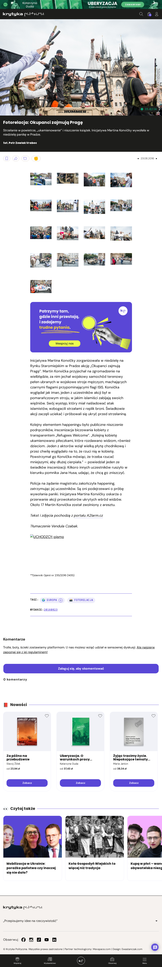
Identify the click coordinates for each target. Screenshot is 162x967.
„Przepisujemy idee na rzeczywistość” (30, 921)
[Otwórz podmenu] (156, 921)
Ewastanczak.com (132, 949)
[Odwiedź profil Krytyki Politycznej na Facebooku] (23, 939)
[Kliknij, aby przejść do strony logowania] (156, 14)
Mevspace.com (101, 949)
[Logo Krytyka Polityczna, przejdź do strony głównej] (23, 14)
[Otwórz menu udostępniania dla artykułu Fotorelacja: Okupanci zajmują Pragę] (15, 158)
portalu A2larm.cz (88, 515)
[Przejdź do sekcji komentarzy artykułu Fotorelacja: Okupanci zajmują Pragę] (25, 158)
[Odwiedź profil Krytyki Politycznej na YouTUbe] (46, 939)
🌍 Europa (49, 600)
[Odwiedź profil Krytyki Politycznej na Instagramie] (31, 939)
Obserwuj (112, 963)
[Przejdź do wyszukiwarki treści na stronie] (141, 14)
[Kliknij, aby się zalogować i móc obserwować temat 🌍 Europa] (61, 600)
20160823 (50, 609)
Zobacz (27, 783)
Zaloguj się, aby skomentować (81, 668)
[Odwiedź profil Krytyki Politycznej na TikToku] (39, 939)
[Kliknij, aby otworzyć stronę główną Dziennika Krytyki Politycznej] (81, 961)
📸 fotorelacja (81, 600)
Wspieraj (17, 963)
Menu (144, 963)
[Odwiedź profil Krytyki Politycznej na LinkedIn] (54, 939)
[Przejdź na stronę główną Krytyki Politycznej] (22, 908)
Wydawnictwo (50, 963)
